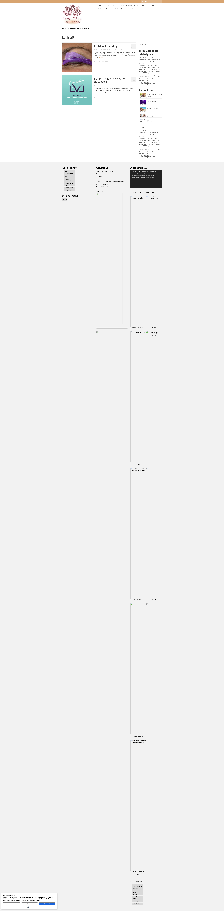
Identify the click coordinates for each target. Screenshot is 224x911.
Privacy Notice (100, 191)
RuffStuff (147, 78)
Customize (12, 904)
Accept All (47, 904)
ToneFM (151, 83)
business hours (145, 61)
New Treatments (110, 86)
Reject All (29, 904)
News (149, 75)
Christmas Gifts (142, 67)
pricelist (143, 78)
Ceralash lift (97, 97)
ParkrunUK (151, 76)
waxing (147, 85)
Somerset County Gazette (154, 81)
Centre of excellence (143, 65)
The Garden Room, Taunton (113, 49)
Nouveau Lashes (105, 61)
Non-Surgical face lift (155, 75)
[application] (146, 179)
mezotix (140, 75)
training (156, 83)
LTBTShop (146, 73)
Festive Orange (142, 69)
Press (140, 78)
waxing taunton (152, 85)
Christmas (155, 65)
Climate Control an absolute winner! (152, 109)
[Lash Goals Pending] (77, 57)
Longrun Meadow (148, 71)
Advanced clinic (149, 59)
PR (159, 76)
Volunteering (141, 85)
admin (97, 49)
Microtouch (145, 75)
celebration (158, 63)
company (149, 67)
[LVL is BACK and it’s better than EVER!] (77, 90)
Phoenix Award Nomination (151, 102)
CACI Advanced (145, 63)
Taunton (144, 82)
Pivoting (156, 76)
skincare (153, 78)
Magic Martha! (151, 115)
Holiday (149, 120)
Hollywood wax (155, 69)
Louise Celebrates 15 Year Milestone (154, 95)
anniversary (155, 59)
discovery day (156, 67)
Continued (102, 57)
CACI (151, 61)
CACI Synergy (152, 63)
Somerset (143, 80)
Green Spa (148, 69)
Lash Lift (97, 61)
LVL (100, 61)
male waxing (156, 73)
